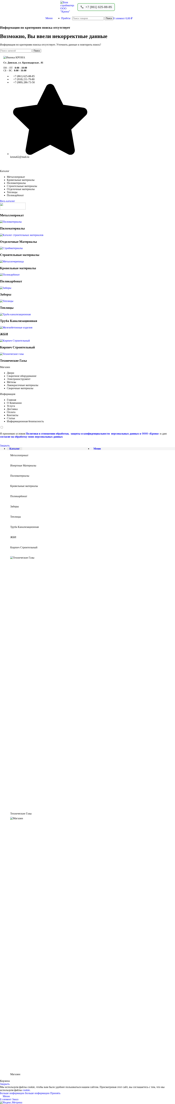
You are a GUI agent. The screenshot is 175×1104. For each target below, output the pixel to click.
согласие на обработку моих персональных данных (31, 436)
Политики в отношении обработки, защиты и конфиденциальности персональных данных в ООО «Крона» (92, 433)
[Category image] (13, 208)
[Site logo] (67, 11)
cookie (26, 1090)
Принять (55, 1093)
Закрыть (5, 445)
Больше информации (25, 1093)
